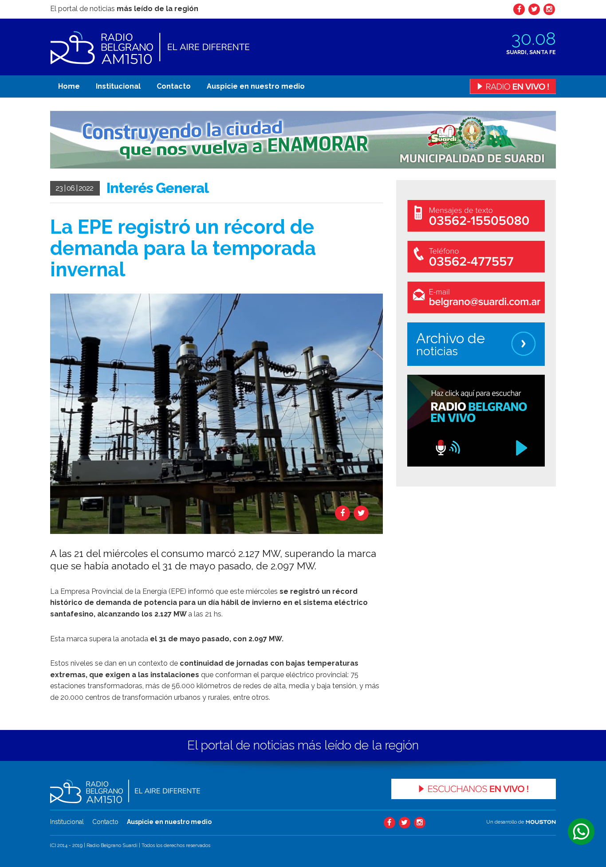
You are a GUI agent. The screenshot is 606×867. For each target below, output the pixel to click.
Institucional (118, 86)
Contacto (174, 86)
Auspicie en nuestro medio (256, 86)
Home (69, 86)
